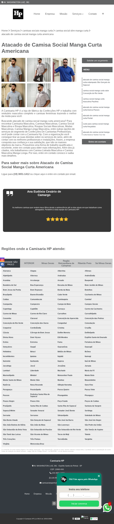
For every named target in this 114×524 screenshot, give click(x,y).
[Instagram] (54, 503)
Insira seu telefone (79, 489)
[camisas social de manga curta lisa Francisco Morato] (64, 70)
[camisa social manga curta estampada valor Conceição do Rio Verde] (39, 95)
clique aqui (39, 174)
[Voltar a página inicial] (18, 14)
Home (37, 14)
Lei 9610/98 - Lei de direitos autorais (60, 451)
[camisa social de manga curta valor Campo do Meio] (39, 70)
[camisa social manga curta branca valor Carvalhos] (13, 70)
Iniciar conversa (79, 503)
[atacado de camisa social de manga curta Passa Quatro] (13, 95)
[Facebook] (2, 264)
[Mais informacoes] (103, 14)
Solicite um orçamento (97, 60)
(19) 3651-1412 (21, 174)
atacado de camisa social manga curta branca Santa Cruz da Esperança (96, 135)
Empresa (50, 14)
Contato (92, 14)
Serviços (76, 14)
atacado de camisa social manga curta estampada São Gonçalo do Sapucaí (96, 82)
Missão (63, 14)
